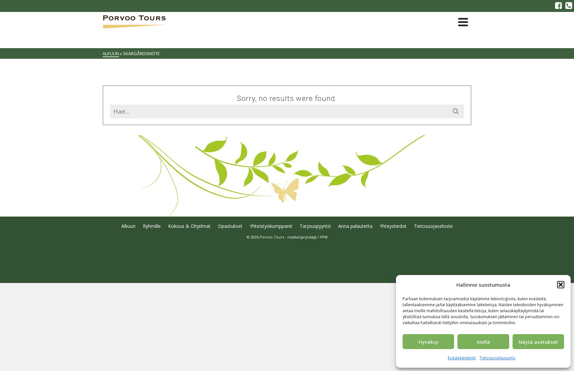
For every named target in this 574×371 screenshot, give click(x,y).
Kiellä (483, 341)
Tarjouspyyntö (315, 226)
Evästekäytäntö (462, 358)
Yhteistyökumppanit (271, 226)
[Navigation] (463, 22)
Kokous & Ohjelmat (189, 226)
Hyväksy (428, 341)
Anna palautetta (355, 226)
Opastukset (230, 226)
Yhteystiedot (393, 226)
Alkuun (128, 226)
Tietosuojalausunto (497, 358)
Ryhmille (152, 226)
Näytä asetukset (538, 341)
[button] (560, 284)
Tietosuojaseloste (433, 226)
